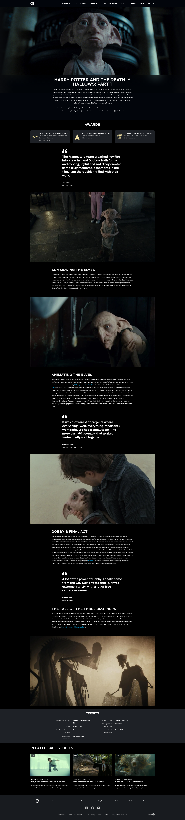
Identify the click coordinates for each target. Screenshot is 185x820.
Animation (100, 108)
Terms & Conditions (103, 815)
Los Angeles (99, 801)
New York (115, 801)
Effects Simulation (122, 108)
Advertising (66, 3)
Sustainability (62, 815)
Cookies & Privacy (90, 815)
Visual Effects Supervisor (106, 111)
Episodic (83, 3)
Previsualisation (74, 108)
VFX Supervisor (79, 385)
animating (91, 561)
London (52, 801)
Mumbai (131, 801)
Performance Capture (88, 108)
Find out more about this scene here (73, 627)
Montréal (68, 801)
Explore (124, 3)
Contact (142, 3)
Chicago (83, 801)
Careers (133, 3)
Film (75, 3)
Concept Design (61, 108)
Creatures (119, 111)
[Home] (37, 801)
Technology (113, 3)
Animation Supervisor (90, 111)
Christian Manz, (90, 385)
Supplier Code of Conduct (119, 815)
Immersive (93, 3)
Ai (105, 3)
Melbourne (146, 801)
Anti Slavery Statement (75, 815)
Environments (110, 108)
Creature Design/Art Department (71, 111)
